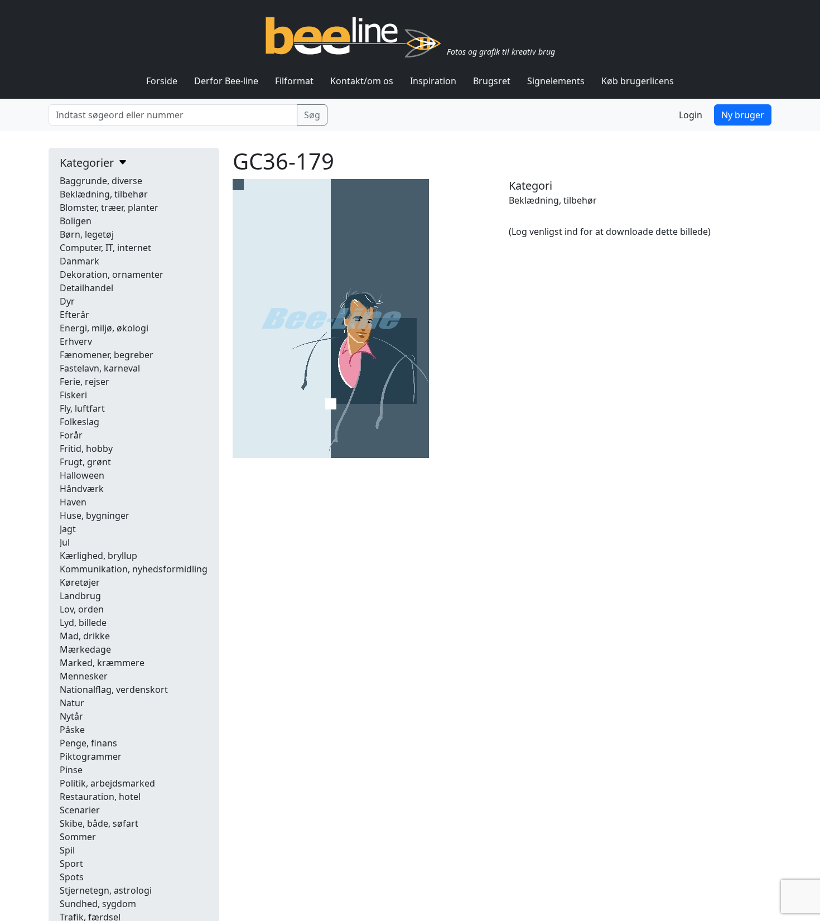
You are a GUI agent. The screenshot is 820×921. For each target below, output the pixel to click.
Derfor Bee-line (226, 81)
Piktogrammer (91, 756)
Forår (71, 435)
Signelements (556, 81)
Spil (67, 850)
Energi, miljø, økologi (104, 328)
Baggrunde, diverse (101, 181)
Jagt (68, 529)
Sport (71, 863)
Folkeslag (79, 422)
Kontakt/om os (361, 81)
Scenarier (80, 810)
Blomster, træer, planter (109, 207)
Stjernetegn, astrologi (106, 890)
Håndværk (82, 489)
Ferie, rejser (84, 381)
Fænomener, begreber (106, 355)
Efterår (74, 314)
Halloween (82, 475)
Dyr (67, 301)
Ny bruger (742, 115)
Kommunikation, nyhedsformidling (134, 569)
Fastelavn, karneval (100, 368)
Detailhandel (86, 288)
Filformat (294, 81)
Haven (73, 502)
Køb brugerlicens (637, 81)
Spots (72, 877)
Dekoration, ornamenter (111, 274)
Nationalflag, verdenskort (114, 689)
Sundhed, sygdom (98, 904)
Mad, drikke (85, 636)
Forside (161, 81)
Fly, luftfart (82, 408)
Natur (72, 703)
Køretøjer (80, 582)
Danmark (79, 261)
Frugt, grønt (85, 462)
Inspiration (433, 81)
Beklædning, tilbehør (104, 194)
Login (690, 115)
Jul (65, 542)
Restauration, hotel (100, 796)
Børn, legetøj (87, 234)
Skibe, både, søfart (99, 823)
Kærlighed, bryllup (98, 555)
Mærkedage (85, 649)
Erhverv (76, 341)
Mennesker (84, 676)
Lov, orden (82, 609)
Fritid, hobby (86, 448)
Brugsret (491, 81)
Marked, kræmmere (102, 663)
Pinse (71, 770)
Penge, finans (88, 743)
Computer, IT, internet (105, 248)
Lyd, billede (83, 622)
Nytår (71, 716)
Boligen (75, 221)
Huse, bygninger (94, 515)
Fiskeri (73, 395)
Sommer (78, 837)
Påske (72, 730)
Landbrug (80, 596)
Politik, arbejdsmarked (107, 783)
